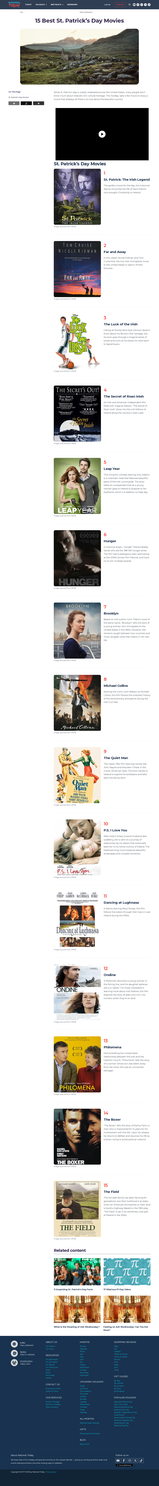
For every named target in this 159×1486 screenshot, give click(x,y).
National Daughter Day (123, 1420)
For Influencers (52, 1367)
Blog (21, 12)
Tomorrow (84, 1389)
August (83, 1365)
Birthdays (56, 4)
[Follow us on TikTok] (149, 4)
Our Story (50, 1349)
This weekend (85, 1391)
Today (28, 4)
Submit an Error (52, 1391)
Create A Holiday (52, 1402)
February (83, 1349)
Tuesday (83, 1402)
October (83, 1370)
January (83, 1346)
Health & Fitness (120, 1354)
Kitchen (117, 1359)
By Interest (118, 1383)
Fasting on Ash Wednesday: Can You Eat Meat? (125, 1328)
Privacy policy (50, 1472)
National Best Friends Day (124, 1418)
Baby (116, 1346)
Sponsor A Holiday (53, 1404)
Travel (116, 1370)
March (82, 1351)
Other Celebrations (86, 12)
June (82, 1359)
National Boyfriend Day (123, 1407)
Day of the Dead (121, 1404)
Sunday (83, 1396)
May (81, 1357)
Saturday (83, 1412)
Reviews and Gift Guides (90, 1434)
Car (115, 1349)
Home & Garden (120, 1357)
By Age (117, 1381)
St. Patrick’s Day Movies (18, 97)
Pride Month (119, 1415)
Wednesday (85, 1404)
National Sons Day (121, 1410)
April (81, 1354)
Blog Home (84, 1444)
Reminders (72, 4)
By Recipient (119, 1391)
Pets (116, 1362)
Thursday (83, 1407)
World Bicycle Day (121, 1423)
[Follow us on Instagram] (141, 4)
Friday (82, 1410)
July (81, 1362)
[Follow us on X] (145, 4)
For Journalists (51, 1362)
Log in (107, 5)
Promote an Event (53, 1389)
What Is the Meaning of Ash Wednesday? (77, 1327)
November (84, 1373)
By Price (117, 1389)
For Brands (50, 1365)
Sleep (116, 1365)
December (84, 1375)
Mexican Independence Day (125, 1412)
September (84, 1367)
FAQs (48, 1370)
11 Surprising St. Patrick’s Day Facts (73, 1289)
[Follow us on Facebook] (138, 4)
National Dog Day (121, 1425)
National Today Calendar (89, 1423)
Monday (83, 1399)
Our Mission (50, 1346)
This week (84, 1394)
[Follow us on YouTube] (134, 4)
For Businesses (52, 1359)
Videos (48, 1378)
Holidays (40, 4)
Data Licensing (52, 1407)
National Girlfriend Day (123, 1402)
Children (117, 1351)
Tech (116, 1367)
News (48, 1373)
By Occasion (119, 1386)
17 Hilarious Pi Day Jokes (117, 1289)
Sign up (120, 5)
